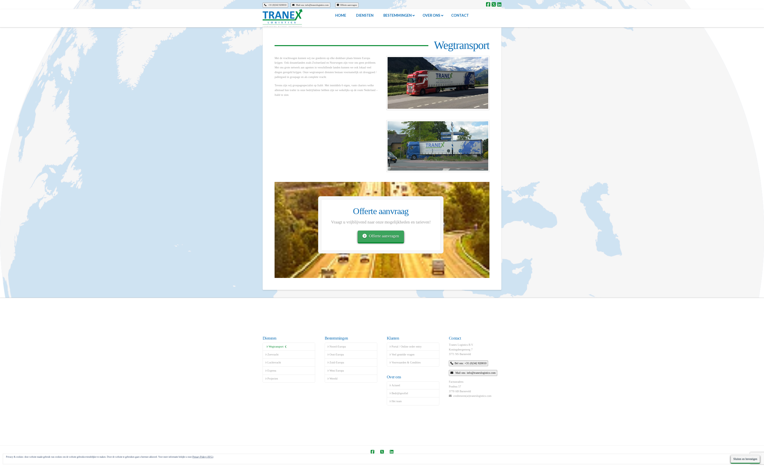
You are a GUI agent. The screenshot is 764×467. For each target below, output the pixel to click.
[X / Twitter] (494, 4)
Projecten (272, 378)
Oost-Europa (336, 354)
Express (271, 370)
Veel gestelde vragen (403, 354)
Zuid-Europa (336, 362)
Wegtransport (276, 346)
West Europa (336, 370)
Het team (397, 401)
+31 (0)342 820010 (277, 5)
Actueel (396, 385)
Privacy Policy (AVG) (202, 456)
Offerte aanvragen (348, 5)
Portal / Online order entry (407, 346)
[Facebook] (488, 4)
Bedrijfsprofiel (400, 393)
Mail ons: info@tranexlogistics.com (312, 5)
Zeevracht (273, 354)
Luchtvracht (274, 362)
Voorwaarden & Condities (406, 362)
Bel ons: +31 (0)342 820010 (470, 363)
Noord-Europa (337, 346)
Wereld (333, 378)
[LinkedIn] (499, 4)
